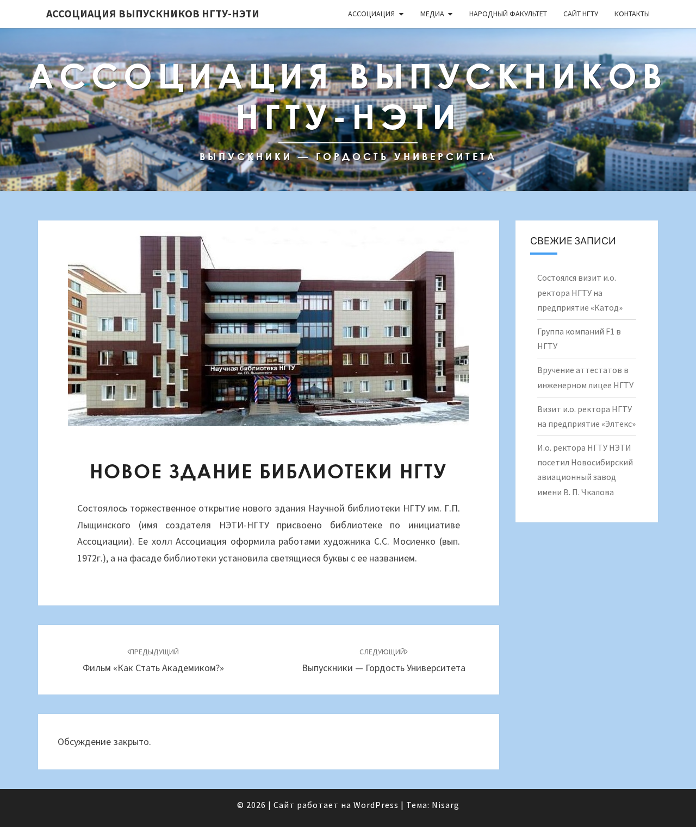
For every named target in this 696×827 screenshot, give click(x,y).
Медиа (432, 13)
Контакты (632, 13)
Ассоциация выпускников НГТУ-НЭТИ (152, 13)
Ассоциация (371, 13)
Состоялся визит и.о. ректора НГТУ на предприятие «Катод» (580, 292)
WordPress (376, 804)
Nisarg (445, 804)
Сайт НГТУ (580, 13)
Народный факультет (508, 13)
